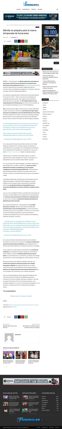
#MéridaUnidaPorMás (9, 135)
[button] (57, 9)
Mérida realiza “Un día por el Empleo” (21, 296)
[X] (19, 41)
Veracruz (45, 134)
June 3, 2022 (27, 139)
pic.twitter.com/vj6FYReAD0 (24, 135)
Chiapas (44, 107)
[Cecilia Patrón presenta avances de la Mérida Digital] (25, 410)
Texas (44, 132)
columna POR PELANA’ (48, 112)
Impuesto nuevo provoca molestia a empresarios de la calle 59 (34, 397)
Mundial (44, 118)
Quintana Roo (46, 123)
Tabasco (45, 127)
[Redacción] (17, 37)
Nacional (45, 121)
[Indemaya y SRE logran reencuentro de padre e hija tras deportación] (21, 355)
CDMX (44, 105)
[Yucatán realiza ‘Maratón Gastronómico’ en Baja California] (25, 404)
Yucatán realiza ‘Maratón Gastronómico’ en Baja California (34, 404)
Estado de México (47, 114)
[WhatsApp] (26, 41)
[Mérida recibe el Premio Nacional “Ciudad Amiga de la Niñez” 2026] (8, 355)
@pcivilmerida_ (7, 129)
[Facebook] (15, 41)
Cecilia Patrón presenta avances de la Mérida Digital (33, 410)
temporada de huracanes (31, 85)
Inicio (8, 25)
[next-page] (6, 367)
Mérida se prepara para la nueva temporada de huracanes (23, 305)
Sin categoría (46, 125)
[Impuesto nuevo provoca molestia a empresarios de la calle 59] (25, 397)
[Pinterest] (22, 41)
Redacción (13, 37)
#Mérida (20, 223)
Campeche (45, 103)
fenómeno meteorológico (13, 152)
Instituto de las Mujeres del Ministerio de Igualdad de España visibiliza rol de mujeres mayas (50, 92)
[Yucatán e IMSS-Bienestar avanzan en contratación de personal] (34, 355)
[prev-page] (4, 367)
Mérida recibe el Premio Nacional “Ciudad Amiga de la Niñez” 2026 (8, 362)
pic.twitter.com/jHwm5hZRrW (12, 231)
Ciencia (44, 109)
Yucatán (11, 25)
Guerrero (45, 116)
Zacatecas (45, 139)
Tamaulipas (45, 130)
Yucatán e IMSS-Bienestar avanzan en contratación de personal (33, 362)
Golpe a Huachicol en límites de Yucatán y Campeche (50, 87)
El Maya (14, 307)
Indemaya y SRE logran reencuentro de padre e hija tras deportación (20, 362)
